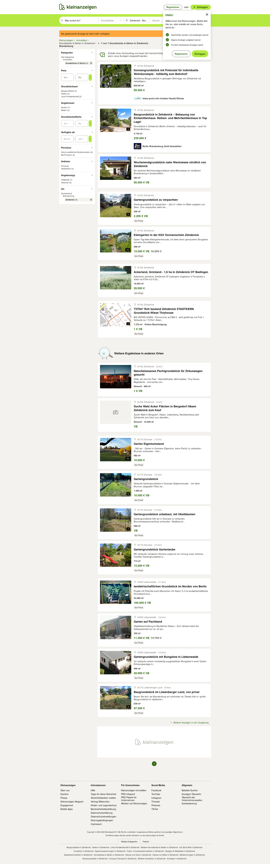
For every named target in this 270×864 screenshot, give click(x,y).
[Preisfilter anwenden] (90, 77)
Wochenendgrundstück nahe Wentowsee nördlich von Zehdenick (170, 164)
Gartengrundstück (146, 479)
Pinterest (155, 805)
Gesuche (65, 182)
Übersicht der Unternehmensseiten (192, 799)
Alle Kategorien (67, 57)
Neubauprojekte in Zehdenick (95, 858)
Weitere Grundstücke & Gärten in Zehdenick (159, 847)
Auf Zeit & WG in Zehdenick (190, 847)
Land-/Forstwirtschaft (70, 96)
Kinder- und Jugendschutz (104, 805)
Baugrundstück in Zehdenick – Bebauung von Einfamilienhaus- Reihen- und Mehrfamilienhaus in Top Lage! (170, 118)
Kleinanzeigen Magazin (71, 801)
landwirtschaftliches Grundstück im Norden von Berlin (170, 586)
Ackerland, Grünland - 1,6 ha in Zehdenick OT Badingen (171, 272)
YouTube (155, 794)
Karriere (64, 794)
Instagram (156, 797)
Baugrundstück (67, 90)
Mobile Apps (66, 809)
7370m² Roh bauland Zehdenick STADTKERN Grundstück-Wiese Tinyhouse (164, 310)
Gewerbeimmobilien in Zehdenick (78, 854)
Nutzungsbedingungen (102, 820)
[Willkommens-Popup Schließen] (207, 14)
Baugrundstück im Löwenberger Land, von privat (166, 692)
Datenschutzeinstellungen (103, 816)
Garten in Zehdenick (100, 847)
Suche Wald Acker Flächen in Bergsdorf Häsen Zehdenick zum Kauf (165, 408)
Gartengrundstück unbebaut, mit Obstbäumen (164, 514)
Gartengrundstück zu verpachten (156, 200)
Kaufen (64, 107)
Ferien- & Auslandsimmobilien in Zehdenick (145, 851)
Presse (63, 797)
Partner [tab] (146, 841)
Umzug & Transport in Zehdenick (123, 858)
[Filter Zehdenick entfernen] (91, 199)
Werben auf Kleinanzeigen (134, 803)
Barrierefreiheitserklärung (103, 809)
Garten (64, 93)
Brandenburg (68, 195)
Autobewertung (189, 803)
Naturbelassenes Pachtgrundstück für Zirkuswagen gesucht (168, 373)
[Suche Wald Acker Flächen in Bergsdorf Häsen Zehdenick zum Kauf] (115, 412)
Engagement (66, 805)
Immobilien (67, 59)
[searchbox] (81, 20)
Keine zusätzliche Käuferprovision (75, 152)
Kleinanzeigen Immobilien (133, 790)
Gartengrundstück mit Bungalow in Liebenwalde (166, 657)
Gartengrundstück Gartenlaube (154, 549)
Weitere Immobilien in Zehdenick (152, 858)
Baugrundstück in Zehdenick (79, 847)
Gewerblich (66, 168)
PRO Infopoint (128, 794)
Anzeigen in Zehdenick (176, 858)
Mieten (64, 110)
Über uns (65, 790)
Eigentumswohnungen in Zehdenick (110, 851)
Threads (155, 801)
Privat (63, 166)
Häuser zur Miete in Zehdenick (165, 854)
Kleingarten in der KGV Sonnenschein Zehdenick (166, 235)
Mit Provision (66, 155)
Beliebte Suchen (190, 790)
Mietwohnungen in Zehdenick (192, 854)
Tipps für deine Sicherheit (103, 794)
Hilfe (93, 790)
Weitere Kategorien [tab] (129, 841)
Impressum (96, 824)
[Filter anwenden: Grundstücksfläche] (90, 123)
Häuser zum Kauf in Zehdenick (138, 854)
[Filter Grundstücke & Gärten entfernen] (91, 63)
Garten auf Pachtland (148, 621)
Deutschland (66, 193)
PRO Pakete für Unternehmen (129, 799)
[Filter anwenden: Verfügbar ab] (90, 138)
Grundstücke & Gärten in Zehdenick (109, 854)
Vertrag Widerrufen (100, 801)
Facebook (156, 790)
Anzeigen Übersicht (191, 794)
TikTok (154, 809)
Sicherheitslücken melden (103, 797)
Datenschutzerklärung (101, 812)
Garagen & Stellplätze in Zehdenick (180, 851)
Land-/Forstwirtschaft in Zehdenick (125, 847)
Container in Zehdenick (84, 851)
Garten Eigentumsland (149, 444)
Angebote (65, 179)
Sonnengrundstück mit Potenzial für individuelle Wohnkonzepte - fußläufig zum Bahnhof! (166, 72)
